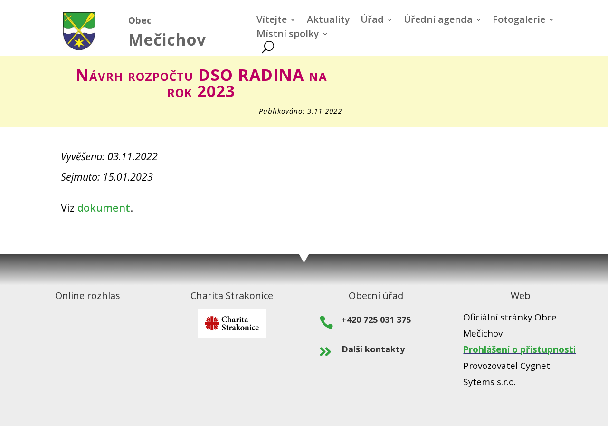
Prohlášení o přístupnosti (519, 349)
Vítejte (271, 21)
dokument (103, 207)
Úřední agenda (438, 21)
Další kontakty (373, 349)
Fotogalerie (519, 21)
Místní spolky (287, 35)
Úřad (372, 21)
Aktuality (328, 21)
